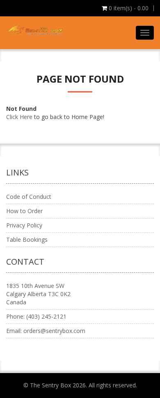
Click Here (19, 117)
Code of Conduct (28, 196)
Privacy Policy (24, 225)
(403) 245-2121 (46, 316)
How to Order (24, 211)
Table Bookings (27, 239)
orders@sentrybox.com (54, 331)
